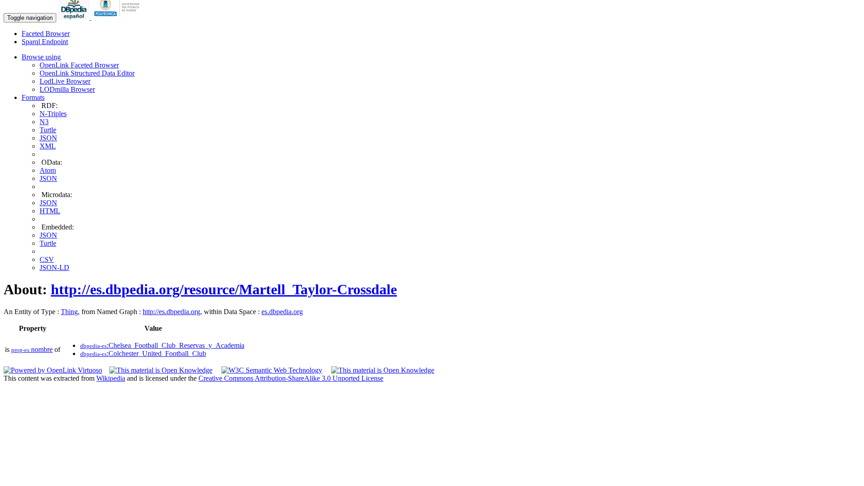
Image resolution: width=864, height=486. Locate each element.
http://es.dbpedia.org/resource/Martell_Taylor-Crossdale (224, 289)
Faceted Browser (46, 33)
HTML (50, 211)
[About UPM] (118, 17)
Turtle (48, 130)
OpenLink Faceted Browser (79, 65)
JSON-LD (54, 267)
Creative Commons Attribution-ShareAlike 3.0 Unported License (290, 378)
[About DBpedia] (74, 17)
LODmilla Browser (67, 89)
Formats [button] (33, 97)
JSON (48, 138)
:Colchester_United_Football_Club (143, 353)
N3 (44, 122)
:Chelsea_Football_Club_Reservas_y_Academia (162, 345)
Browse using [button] (41, 57)
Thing (69, 311)
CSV (47, 259)
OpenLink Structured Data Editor (87, 73)
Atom (48, 170)
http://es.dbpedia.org (171, 311)
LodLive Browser (65, 81)
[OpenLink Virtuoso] (53, 370)
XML (48, 146)
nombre (32, 349)
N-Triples (53, 113)
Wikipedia (110, 378)
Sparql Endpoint (45, 41)
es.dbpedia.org (282, 311)
